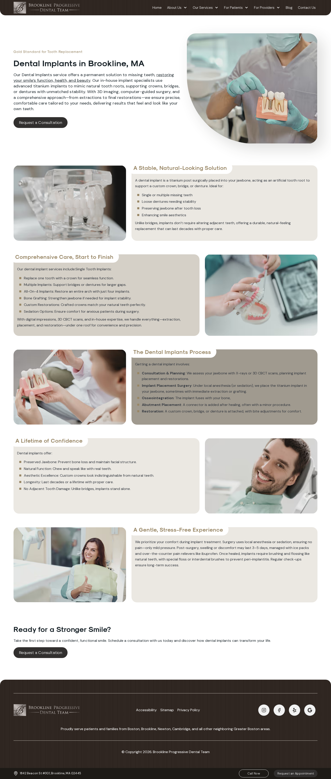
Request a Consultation (40, 122)
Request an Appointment (295, 773)
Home (157, 7)
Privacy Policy (188, 710)
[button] (177, 8)
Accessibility (146, 710)
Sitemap (167, 710)
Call (253, 773)
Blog (289, 7)
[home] (47, 8)
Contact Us (307, 7)
